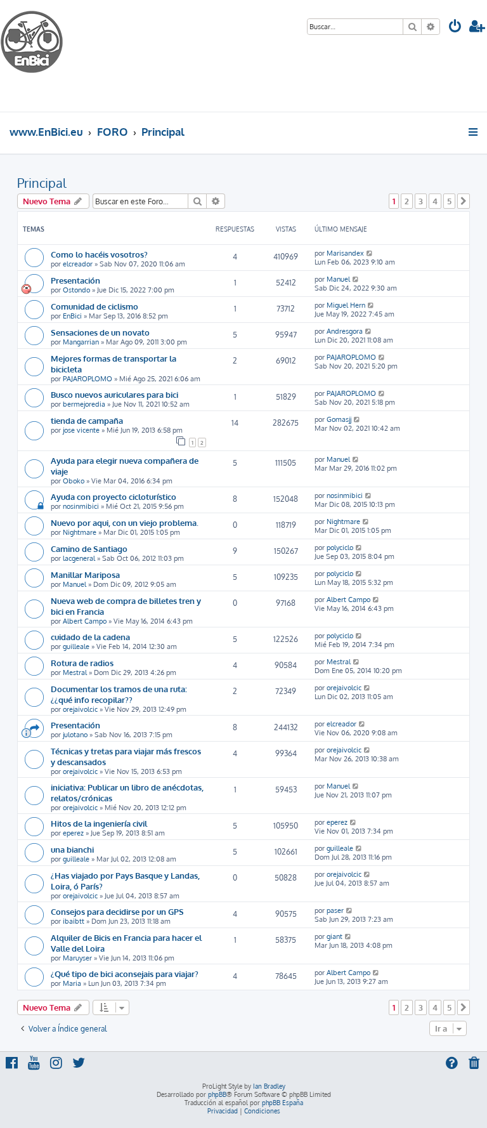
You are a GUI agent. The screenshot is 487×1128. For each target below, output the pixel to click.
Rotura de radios (82, 662)
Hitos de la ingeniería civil (99, 823)
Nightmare (79, 532)
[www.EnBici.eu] (47, 55)
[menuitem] (455, 27)
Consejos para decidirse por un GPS (117, 911)
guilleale (76, 646)
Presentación (75, 280)
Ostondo (76, 289)
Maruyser (77, 958)
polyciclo (340, 547)
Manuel (338, 279)
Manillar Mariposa (85, 574)
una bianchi (72, 849)
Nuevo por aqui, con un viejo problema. (124, 522)
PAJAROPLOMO (87, 378)
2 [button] (407, 201)
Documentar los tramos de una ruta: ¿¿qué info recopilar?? (119, 694)
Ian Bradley (269, 1086)
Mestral (75, 672)
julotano (75, 734)
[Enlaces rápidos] (474, 132)
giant (334, 936)
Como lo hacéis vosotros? (99, 254)
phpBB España (282, 1102)
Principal (42, 182)
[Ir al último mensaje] (370, 253)
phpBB (217, 1094)
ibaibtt (73, 921)
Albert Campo (85, 621)
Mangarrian (81, 342)
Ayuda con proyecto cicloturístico (113, 496)
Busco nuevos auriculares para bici (114, 394)
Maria (72, 983)
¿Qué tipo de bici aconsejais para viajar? (124, 973)
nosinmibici (81, 506)
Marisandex (345, 253)
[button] (463, 201)
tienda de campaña (87, 420)
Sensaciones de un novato (100, 332)
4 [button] (435, 201)
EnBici (72, 316)
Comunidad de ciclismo (94, 306)
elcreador (78, 263)
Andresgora (345, 331)
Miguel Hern (346, 305)
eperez (73, 833)
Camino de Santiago (89, 548)
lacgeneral (79, 558)
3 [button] (421, 201)
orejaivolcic (80, 709)
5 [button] (449, 201)
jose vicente (81, 430)
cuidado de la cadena (90, 636)
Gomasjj (339, 419)
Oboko (73, 480)
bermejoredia (84, 404)
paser (335, 910)
